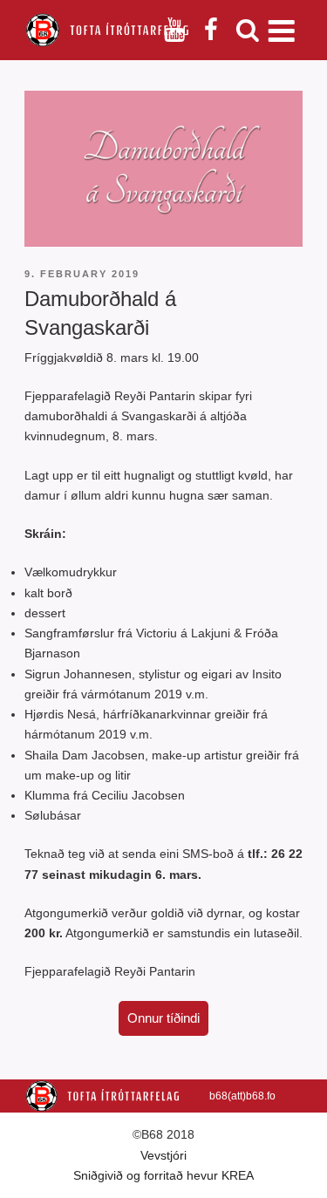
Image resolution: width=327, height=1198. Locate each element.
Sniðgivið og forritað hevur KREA (163, 1175)
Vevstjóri (163, 1155)
